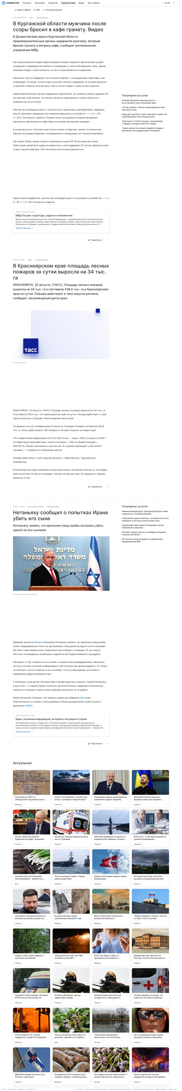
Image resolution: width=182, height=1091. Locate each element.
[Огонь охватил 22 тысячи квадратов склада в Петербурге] (31, 1026)
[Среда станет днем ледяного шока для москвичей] (31, 947)
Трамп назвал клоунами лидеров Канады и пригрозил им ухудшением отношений (143, 129)
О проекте (79, 1089)
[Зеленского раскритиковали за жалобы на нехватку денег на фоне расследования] (31, 907)
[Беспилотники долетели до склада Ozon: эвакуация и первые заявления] (110, 986)
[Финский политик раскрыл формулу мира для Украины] (150, 788)
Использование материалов (143, 1089)
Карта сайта (173, 1089)
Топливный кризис (53, 10)
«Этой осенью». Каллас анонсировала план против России (143, 108)
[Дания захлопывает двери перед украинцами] (110, 867)
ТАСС (30, 260)
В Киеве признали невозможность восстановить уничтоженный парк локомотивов (139, 101)
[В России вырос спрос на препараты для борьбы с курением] (110, 947)
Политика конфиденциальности (119, 1089)
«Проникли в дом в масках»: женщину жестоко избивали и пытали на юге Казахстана (145, 519)
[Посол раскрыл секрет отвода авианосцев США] (71, 867)
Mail (3, 1089)
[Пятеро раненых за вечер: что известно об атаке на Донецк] (150, 986)
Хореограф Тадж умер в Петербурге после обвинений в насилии (143, 526)
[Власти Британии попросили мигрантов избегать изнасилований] (110, 907)
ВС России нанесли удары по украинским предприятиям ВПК (142, 540)
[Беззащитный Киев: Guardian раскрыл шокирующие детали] (150, 867)
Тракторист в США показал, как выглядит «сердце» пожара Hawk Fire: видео (142, 122)
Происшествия (42, 17)
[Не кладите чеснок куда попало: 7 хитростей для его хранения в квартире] (110, 1066)
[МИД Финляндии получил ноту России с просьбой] (31, 1066)
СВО (38, 10)
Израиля (38, 642)
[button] (61, 331)
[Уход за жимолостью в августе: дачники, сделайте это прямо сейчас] (71, 1026)
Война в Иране (24, 10)
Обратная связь (161, 1089)
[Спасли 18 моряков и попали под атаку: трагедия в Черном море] (71, 788)
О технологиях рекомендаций (95, 1089)
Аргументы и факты (36, 506)
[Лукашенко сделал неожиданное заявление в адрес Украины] (110, 788)
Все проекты (30, 1089)
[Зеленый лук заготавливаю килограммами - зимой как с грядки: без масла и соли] (31, 867)
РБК (31, 17)
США (81, 697)
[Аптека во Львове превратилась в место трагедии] (71, 828)
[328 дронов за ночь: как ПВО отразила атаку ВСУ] (71, 947)
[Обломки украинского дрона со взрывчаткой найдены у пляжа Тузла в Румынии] (110, 828)
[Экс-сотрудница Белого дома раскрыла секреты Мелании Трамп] (150, 1026)
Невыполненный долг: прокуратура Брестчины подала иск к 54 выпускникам (145, 512)
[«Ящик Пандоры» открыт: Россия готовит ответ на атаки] (150, 907)
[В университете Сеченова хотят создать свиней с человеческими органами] (71, 1066)
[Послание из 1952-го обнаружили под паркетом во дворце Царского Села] (31, 788)
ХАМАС (29, 705)
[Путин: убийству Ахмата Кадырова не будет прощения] (31, 828)
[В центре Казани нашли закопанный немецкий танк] (71, 907)
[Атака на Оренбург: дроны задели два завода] (71, 986)
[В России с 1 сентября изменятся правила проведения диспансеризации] (150, 828)
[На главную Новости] (12, 3)
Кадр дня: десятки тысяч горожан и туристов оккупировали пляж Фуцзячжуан (144, 115)
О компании (11, 1089)
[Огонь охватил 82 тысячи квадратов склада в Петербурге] (150, 1066)
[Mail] (3, 3)
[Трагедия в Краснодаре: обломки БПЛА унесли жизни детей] (31, 986)
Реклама (21, 1089)
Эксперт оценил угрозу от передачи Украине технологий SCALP (144, 533)
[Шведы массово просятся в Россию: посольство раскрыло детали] (150, 947)
